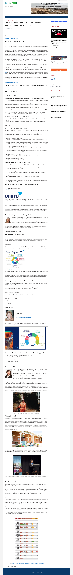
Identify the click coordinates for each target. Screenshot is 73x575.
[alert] (59, 86)
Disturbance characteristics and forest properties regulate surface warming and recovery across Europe (59, 106)
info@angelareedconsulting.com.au (10, 189)
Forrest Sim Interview (55, 45)
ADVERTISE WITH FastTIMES (59, 21)
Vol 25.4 (15, 20)
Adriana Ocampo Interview (56, 47)
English (61, 0)
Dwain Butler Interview (55, 43)
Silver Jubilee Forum (9, 20)
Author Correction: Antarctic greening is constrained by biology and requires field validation (57, 96)
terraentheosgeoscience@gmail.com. (11, 103)
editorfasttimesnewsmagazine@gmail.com (11, 38)
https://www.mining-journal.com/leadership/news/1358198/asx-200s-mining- (24, 563)
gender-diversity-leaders (40, 563)
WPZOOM (41, 572)
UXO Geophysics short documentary (57, 50)
